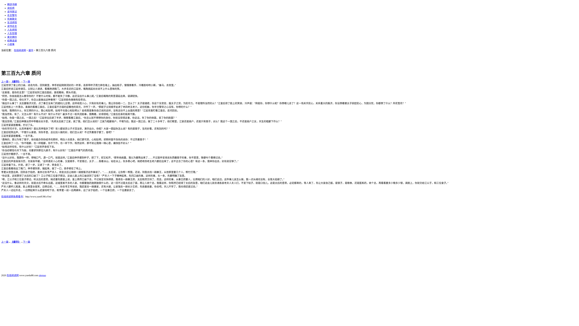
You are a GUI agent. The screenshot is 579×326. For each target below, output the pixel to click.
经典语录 (12, 40)
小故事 (10, 44)
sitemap (42, 275)
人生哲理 (12, 33)
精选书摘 (12, 4)
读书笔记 (12, 11)
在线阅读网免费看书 (12, 196)
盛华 (30, 50)
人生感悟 (12, 30)
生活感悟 (12, 22)
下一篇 (26, 81)
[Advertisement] (289, 59)
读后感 (10, 8)
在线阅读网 (20, 50)
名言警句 (12, 15)
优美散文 (12, 19)
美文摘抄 (12, 37)
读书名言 (12, 26)
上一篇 (4, 81)
